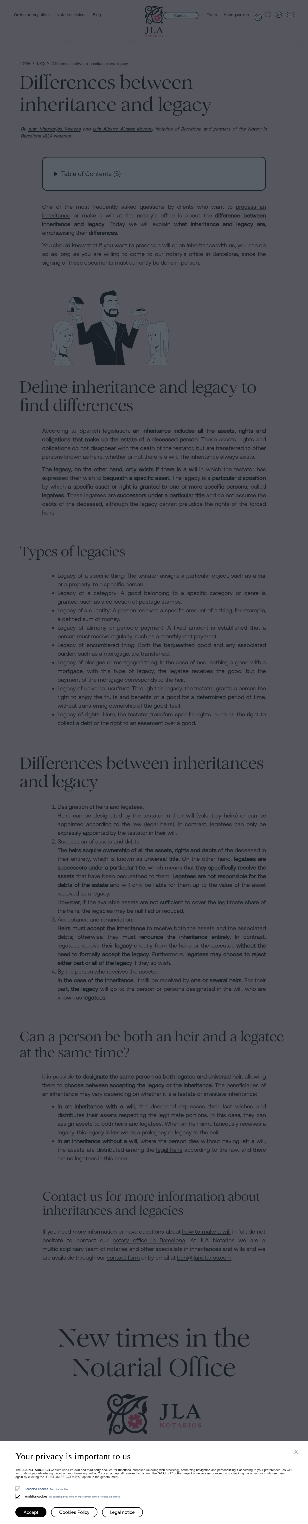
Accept (31, 1512)
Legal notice (122, 1512)
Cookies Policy (74, 1512)
